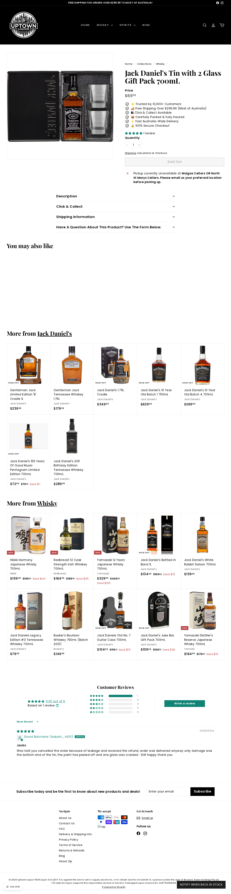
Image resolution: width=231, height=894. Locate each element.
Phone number (79, 445)
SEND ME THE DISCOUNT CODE (115, 483)
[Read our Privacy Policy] (159, 471)
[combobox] (79, 453)
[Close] (162, 402)
